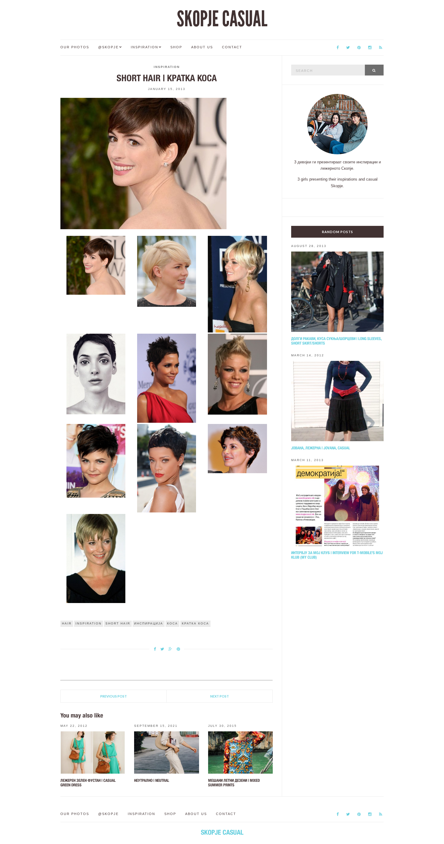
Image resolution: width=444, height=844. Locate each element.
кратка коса (195, 623)
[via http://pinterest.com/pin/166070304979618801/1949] (96, 373)
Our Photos (74, 47)
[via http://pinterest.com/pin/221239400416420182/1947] (167, 270)
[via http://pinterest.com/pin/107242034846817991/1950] (167, 377)
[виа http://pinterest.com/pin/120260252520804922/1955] (96, 558)
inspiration (88, 623)
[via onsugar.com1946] (96, 264)
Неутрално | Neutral (151, 780)
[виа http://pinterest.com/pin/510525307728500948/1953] (167, 468)
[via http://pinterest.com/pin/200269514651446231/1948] (237, 283)
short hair (117, 623)
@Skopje (108, 47)
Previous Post (113, 696)
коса (172, 623)
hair (67, 623)
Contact (232, 47)
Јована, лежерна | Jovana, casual (320, 448)
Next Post (219, 696)
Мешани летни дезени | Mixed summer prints (234, 782)
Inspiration (144, 47)
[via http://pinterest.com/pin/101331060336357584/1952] (96, 460)
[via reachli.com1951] (237, 373)
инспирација (148, 623)
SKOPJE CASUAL (222, 19)
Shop (176, 47)
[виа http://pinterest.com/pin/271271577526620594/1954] (237, 448)
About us (202, 47)
